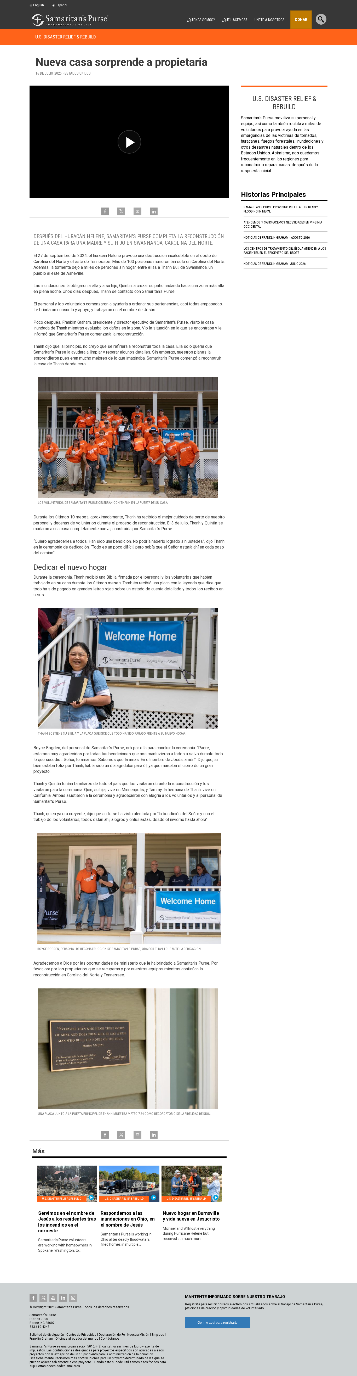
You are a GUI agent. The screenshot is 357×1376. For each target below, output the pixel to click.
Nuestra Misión (138, 1334)
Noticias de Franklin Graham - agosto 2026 (277, 237)
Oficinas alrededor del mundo (76, 1338)
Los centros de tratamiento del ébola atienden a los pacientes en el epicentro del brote (285, 251)
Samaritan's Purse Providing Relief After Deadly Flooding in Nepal (281, 209)
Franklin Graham (41, 1338)
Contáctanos (110, 1338)
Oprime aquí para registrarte (218, 1322)
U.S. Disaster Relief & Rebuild (65, 37)
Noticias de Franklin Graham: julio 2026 (275, 264)
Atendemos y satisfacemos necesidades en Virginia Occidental (283, 224)
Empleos (158, 1334)
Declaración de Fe (112, 1334)
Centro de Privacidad (81, 1334)
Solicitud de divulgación (47, 1334)
